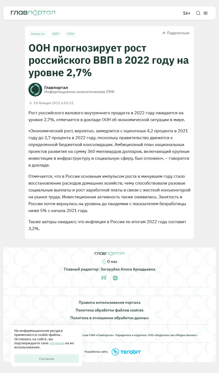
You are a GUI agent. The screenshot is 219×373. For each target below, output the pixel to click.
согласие (56, 343)
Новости (38, 34)
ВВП (55, 34)
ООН (70, 34)
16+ (187, 13)
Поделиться (178, 32)
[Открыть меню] (205, 13)
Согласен (46, 358)
